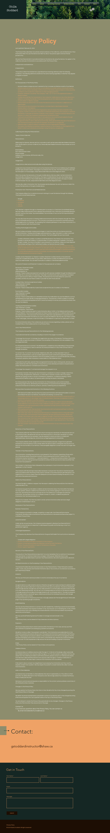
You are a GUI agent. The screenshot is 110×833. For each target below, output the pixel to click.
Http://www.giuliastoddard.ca (56, 124)
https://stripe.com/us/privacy (46, 645)
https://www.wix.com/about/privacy (48, 619)
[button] (91, 9)
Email (8, 786)
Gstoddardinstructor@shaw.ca (34, 711)
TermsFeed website (58, 260)
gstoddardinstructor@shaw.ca (32, 746)
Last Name (43, 776)
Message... (10, 796)
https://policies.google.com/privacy (29, 599)
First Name (10, 776)
